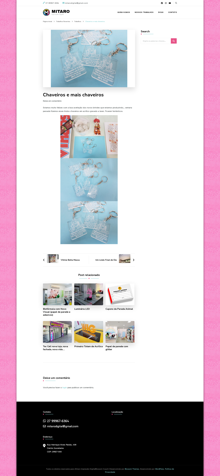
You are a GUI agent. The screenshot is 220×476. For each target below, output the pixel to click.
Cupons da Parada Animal (119, 309)
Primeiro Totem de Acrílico (88, 346)
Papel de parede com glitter (117, 348)
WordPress (159, 469)
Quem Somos (123, 12)
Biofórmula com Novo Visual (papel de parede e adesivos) (56, 312)
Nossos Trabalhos (144, 12)
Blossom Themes (132, 469)
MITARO (61, 11)
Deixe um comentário (52, 101)
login (64, 387)
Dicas (161, 12)
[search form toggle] (176, 3)
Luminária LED (82, 309)
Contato (172, 12)
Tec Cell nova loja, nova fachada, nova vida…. (55, 348)
